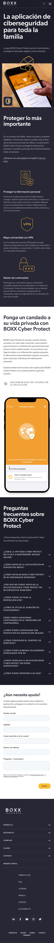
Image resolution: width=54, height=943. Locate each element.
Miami (23, 933)
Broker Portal (10, 864)
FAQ (20, 882)
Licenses (23, 889)
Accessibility (25, 909)
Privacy (22, 895)
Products (8, 825)
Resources (8, 833)
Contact (7, 856)
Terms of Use (24, 875)
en (44, 4)
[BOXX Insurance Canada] (13, 811)
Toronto (13, 933)
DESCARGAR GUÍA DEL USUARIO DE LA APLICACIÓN (29, 384)
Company (8, 840)
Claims (6, 848)
